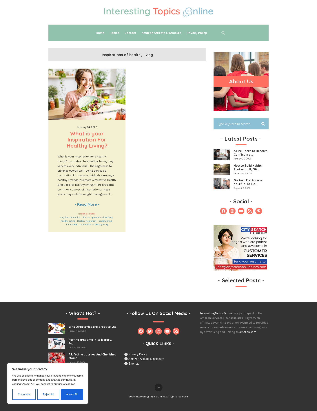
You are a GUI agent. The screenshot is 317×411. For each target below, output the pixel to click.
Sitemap (134, 363)
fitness (86, 217)
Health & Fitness (87, 213)
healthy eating (68, 221)
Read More (87, 204)
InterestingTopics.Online (216, 313)
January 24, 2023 (87, 127)
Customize (24, 394)
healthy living (105, 221)
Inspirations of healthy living (93, 224)
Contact (130, 33)
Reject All (48, 394)
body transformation (70, 217)
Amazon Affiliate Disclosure (161, 33)
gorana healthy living (102, 217)
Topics (114, 33)
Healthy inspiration (86, 221)
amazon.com (247, 332)
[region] (47, 383)
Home (100, 33)
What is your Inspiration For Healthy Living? (87, 139)
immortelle (71, 224)
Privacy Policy (197, 33)
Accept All (71, 394)
